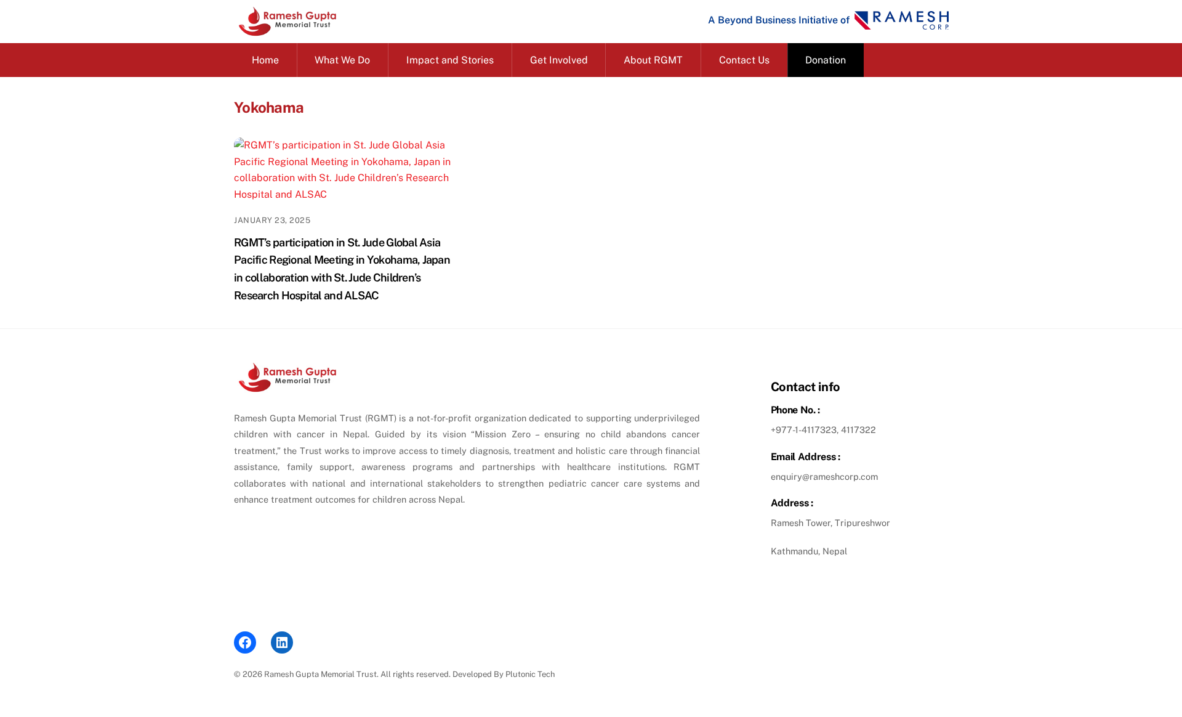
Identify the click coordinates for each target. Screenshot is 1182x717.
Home (265, 60)
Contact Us (744, 60)
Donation (825, 60)
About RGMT (653, 60)
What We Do (342, 60)
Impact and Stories (450, 60)
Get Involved (559, 60)
